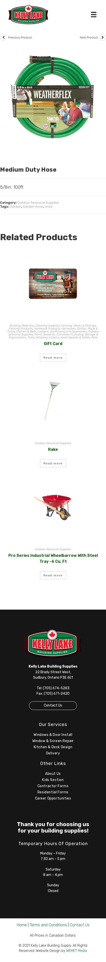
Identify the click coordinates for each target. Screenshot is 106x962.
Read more (53, 357)
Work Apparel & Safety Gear (79, 337)
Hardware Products (47, 328)
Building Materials (22, 325)
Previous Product (20, 37)
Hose (49, 206)
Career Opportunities (53, 798)
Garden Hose (33, 206)
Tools (31, 337)
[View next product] (102, 37)
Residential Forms (53, 792)
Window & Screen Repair (53, 741)
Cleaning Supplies (47, 325)
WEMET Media (76, 951)
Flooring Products (21, 328)
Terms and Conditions (48, 925)
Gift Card (53, 343)
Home (22, 925)
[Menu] (94, 14)
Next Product (89, 37)
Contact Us (53, 705)
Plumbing (76, 334)
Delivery (53, 753)
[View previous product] (3, 37)
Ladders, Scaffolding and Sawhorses (62, 331)
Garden (15, 206)
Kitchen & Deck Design (53, 747)
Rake (53, 449)
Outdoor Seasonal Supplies (38, 202)
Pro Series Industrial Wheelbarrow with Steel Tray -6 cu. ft (53, 558)
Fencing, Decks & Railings (78, 325)
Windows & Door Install (53, 735)
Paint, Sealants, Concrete (52, 334)
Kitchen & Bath (26, 331)
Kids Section (53, 780)
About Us (53, 774)
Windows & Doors (47, 337)
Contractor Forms (53, 786)
